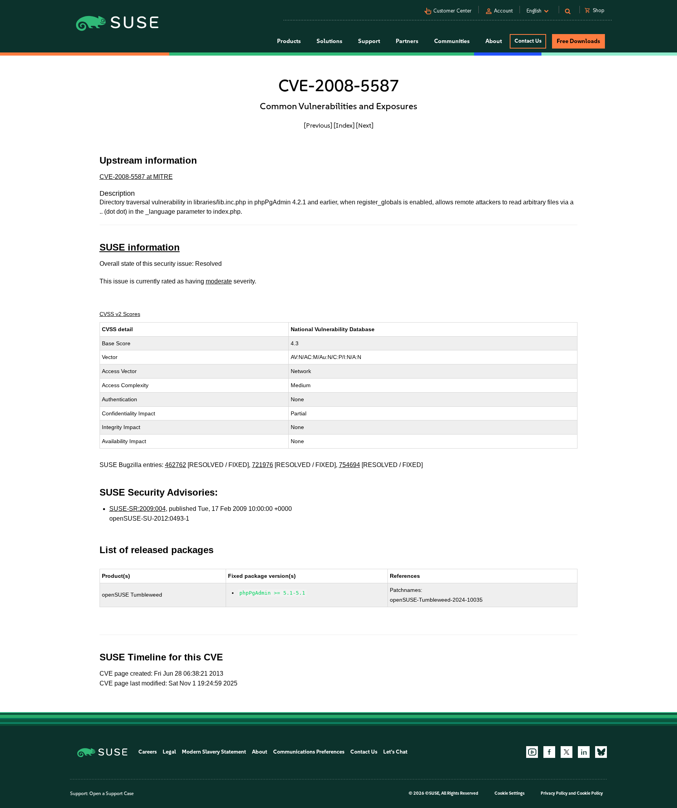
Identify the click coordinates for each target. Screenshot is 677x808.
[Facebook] (549, 752)
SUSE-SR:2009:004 (137, 508)
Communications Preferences (308, 751)
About (259, 751)
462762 (175, 465)
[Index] (344, 125)
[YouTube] (532, 752)
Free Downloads (578, 41)
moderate (219, 281)
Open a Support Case (111, 793)
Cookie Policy (590, 793)
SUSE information (140, 247)
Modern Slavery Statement (214, 751)
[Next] (364, 125)
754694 (349, 465)
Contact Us (527, 41)
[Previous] (318, 125)
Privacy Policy (554, 793)
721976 (262, 465)
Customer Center (452, 11)
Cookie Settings (509, 793)
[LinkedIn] (584, 752)
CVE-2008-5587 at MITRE (136, 176)
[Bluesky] (601, 752)
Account (503, 11)
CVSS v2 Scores (120, 314)
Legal (169, 751)
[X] (566, 752)
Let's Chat (395, 751)
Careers (147, 751)
